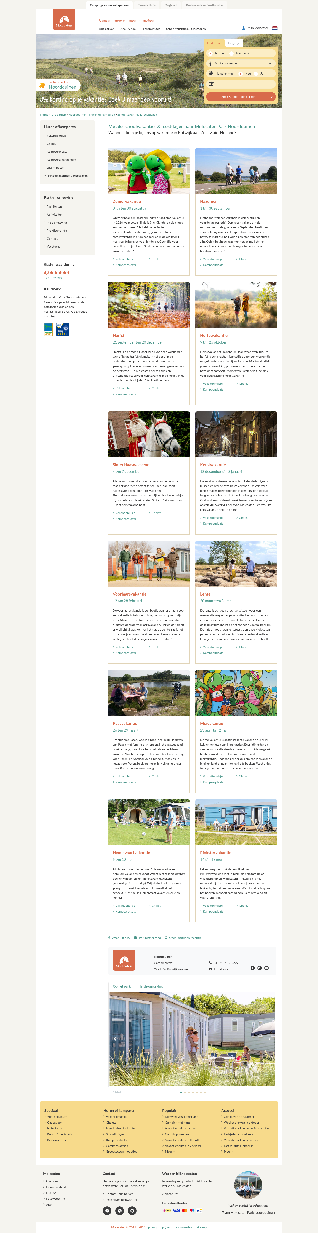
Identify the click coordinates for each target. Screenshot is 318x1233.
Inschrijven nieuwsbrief (121, 1199)
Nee (248, 73)
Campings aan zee (177, 1134)
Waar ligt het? (120, 938)
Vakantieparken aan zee (180, 1128)
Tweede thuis (147, 5)
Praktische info (57, 230)
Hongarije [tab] (233, 43)
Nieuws (51, 1193)
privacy (152, 1227)
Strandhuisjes (115, 1134)
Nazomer (208, 201)
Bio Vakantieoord (59, 1140)
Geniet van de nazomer (239, 1116)
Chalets (111, 1122)
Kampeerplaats (126, 265)
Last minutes (151, 28)
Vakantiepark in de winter (241, 1140)
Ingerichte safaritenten (121, 1128)
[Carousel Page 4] (193, 1092)
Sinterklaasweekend (131, 464)
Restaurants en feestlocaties (204, 5)
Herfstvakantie (214, 335)
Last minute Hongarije (239, 1146)
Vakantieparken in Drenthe (183, 1140)
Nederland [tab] (214, 43)
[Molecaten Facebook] (253, 969)
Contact (52, 238)
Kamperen (241, 53)
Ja (261, 73)
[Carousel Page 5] (197, 1092)
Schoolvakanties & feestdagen (186, 28)
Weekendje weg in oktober (241, 1122)
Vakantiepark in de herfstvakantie (246, 1128)
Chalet (156, 259)
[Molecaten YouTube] (132, 1210)
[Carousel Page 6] (201, 1092)
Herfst (118, 335)
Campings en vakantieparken (109, 5)
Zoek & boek (128, 28)
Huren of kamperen (60, 126)
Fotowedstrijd (55, 1198)
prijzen (166, 1227)
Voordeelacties (57, 1116)
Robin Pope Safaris (59, 1134)
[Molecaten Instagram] (259, 969)
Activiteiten (55, 214)
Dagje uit (171, 5)
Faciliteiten (54, 206)
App (49, 1204)
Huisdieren (54, 1128)
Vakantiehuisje (125, 259)
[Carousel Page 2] (185, 1092)
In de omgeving (57, 222)
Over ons (52, 1181)
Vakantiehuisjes (116, 1116)
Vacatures (53, 246)
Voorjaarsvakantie (129, 593)
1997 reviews (53, 277)
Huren (219, 53)
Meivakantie (211, 723)
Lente (205, 593)
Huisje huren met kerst (239, 1134)
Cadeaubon (55, 1122)
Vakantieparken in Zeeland (183, 1146)
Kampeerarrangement (61, 159)
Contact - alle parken (119, 1194)
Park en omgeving (58, 197)
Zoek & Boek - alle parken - (239, 96)
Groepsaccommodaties (121, 1151)
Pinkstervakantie (215, 852)
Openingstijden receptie (185, 938)
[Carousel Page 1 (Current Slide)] (181, 1092)
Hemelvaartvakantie (131, 852)
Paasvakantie (125, 723)
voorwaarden (183, 1227)
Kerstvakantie (213, 464)
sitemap (202, 1227)
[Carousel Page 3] (189, 1092)
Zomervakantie (127, 201)
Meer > (170, 1151)
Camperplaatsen (117, 1146)
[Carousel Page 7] (205, 1092)
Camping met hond (178, 1122)
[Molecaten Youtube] (266, 969)
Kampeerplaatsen (118, 1140)
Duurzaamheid (56, 1187)
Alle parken (106, 28)
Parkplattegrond (149, 938)
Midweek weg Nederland (181, 1116)
